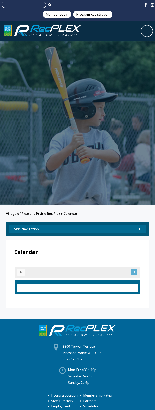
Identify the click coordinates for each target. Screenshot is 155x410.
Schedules (90, 406)
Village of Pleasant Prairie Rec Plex (33, 213)
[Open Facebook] (145, 5)
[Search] (49, 4)
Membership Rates (97, 395)
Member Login (57, 14)
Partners (89, 401)
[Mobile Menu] (147, 31)
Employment (60, 406)
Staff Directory (62, 401)
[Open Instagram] (152, 5)
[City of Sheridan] (42, 31)
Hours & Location (64, 395)
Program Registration (92, 14)
